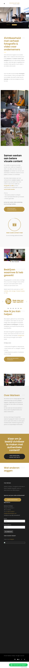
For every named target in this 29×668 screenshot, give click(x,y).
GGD (10, 291)
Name (5, 519)
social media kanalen (9, 189)
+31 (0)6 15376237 (10, 511)
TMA (6, 293)
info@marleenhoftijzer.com (10, 513)
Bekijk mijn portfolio (8, 24)
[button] (18, 664)
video (12, 185)
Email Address (7, 525)
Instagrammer (21, 335)
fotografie (6, 185)
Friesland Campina (20, 291)
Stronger (14, 291)
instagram (11, 539)
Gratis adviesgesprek (14, 24)
